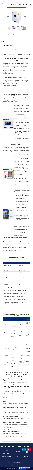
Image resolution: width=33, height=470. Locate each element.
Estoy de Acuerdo (22, 468)
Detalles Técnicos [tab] (12, 54)
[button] (30, 4)
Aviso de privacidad (16, 462)
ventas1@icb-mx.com (7, 456)
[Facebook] (23, 449)
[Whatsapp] (27, 452)
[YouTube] (30, 449)
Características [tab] (19, 54)
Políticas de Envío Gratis (16, 453)
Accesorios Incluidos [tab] (27, 54)
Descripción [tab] (5, 54)
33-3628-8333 (7, 453)
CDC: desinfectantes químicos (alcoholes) (20, 224)
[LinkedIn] (25, 449)
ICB (26, 63)
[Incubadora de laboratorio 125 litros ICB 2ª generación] (16, 16)
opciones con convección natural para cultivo (21, 185)
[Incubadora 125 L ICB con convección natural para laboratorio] (8, 207)
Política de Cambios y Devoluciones (16, 457)
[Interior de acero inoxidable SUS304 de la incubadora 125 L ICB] (8, 166)
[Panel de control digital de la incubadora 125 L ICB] (8, 116)
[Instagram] (28, 449)
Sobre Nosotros (16, 449)
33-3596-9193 (7, 455)
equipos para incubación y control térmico (10, 83)
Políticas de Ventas (16, 451)
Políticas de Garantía (16, 460)
